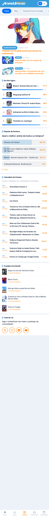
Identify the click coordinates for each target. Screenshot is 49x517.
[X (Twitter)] (5, 330)
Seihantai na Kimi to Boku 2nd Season (25, 112)
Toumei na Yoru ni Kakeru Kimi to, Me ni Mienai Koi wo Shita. (25, 208)
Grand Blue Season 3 (18, 187)
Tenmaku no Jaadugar (22, 121)
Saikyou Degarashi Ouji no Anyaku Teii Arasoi (24, 241)
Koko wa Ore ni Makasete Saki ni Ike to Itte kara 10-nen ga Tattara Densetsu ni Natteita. (24, 225)
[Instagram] (12, 330)
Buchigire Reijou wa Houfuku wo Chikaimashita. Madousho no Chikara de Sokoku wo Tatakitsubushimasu (25, 233)
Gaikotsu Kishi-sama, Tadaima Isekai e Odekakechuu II (25, 193)
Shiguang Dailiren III (21, 95)
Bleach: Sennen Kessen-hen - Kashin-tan (25, 86)
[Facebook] (19, 330)
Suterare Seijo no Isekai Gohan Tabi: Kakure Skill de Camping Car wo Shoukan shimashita (24, 250)
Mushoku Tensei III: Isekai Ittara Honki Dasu (26, 103)
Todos (6, 11)
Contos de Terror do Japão (33, 11)
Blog (16, 11)
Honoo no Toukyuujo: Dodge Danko (24, 257)
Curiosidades (9, 48)
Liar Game (14, 201)
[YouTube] (26, 330)
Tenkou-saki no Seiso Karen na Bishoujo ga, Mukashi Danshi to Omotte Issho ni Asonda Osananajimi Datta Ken (25, 216)
